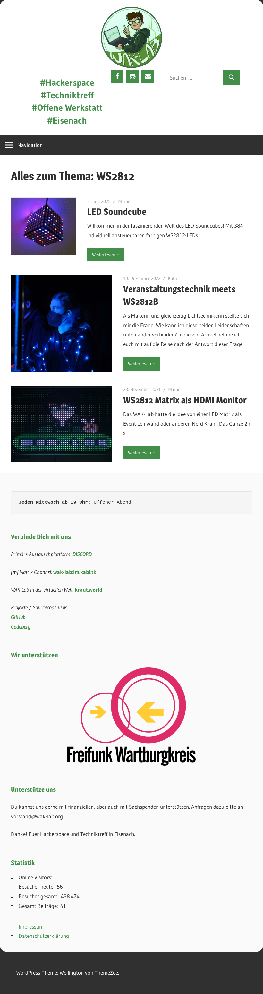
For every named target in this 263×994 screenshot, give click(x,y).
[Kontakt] (147, 76)
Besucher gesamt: (40, 896)
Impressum (31, 926)
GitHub (18, 617)
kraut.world (88, 589)
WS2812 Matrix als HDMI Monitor (185, 400)
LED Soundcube (116, 211)
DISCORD (82, 554)
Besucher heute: (38, 886)
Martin (124, 201)
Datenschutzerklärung (44, 935)
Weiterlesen (103, 254)
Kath (172, 278)
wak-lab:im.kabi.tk (74, 572)
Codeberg (20, 626)
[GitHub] (132, 76)
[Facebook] (117, 76)
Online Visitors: (37, 877)
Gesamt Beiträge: (39, 905)
